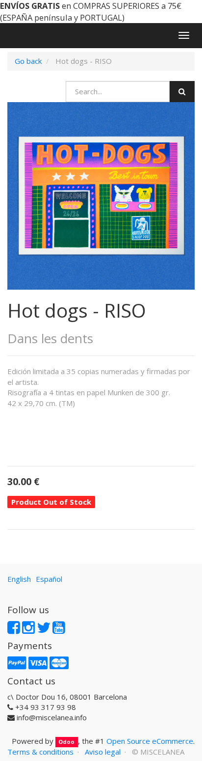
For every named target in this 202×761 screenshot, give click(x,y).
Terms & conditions (40, 752)
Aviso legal (103, 752)
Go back (28, 61)
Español (49, 579)
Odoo (66, 741)
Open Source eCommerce (149, 741)
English (19, 579)
